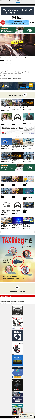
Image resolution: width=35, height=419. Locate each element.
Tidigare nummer (25, 4)
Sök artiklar (21, 4)
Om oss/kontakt (28, 4)
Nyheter (2, 60)
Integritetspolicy (33, 4)
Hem (18, 4)
